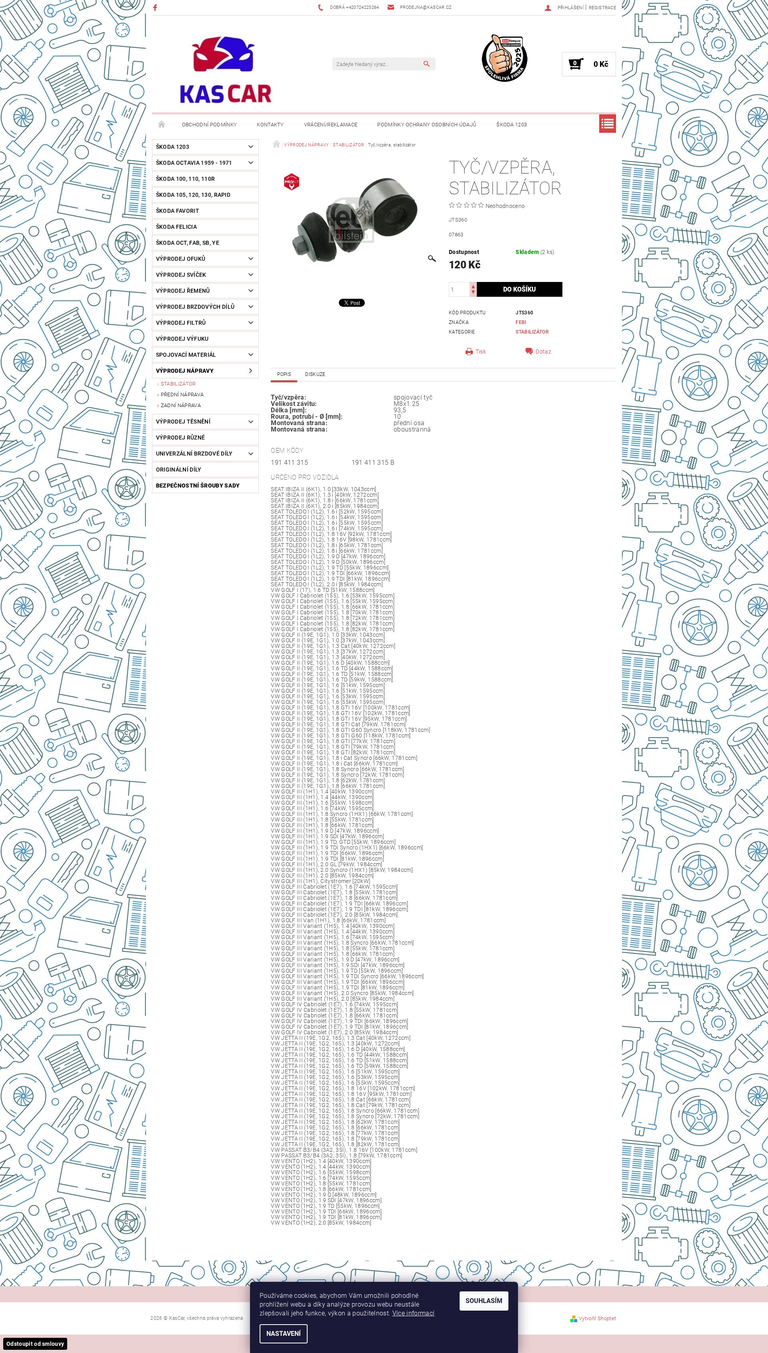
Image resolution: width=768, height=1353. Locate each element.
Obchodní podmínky (209, 125)
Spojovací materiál (186, 355)
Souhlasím (484, 1301)
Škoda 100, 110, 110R (185, 179)
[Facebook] (156, 7)
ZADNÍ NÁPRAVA (181, 405)
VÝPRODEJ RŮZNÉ (180, 437)
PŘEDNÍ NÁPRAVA (182, 395)
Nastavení (283, 1333)
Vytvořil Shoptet (597, 1318)
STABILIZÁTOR (178, 384)
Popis (284, 374)
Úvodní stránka (162, 124)
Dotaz (543, 351)
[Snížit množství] (473, 293)
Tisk (481, 351)
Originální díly (179, 469)
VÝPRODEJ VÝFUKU (182, 339)
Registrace (602, 7)
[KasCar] (226, 70)
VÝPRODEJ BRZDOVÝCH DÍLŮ (195, 307)
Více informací (413, 1313)
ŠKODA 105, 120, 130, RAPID (193, 195)
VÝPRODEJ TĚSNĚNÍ (183, 421)
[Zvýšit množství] (473, 286)
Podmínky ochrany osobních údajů (426, 125)
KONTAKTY (270, 125)
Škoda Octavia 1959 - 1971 (194, 163)
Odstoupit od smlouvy (35, 1344)
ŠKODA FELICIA (176, 227)
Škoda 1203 (511, 125)
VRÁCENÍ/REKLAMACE (330, 125)
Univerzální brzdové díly (194, 453)
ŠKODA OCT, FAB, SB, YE (187, 243)
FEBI (521, 322)
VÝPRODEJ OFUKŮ (180, 259)
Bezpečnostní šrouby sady (198, 485)
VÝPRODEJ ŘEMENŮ (183, 291)
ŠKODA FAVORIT (177, 211)
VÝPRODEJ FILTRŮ (181, 323)
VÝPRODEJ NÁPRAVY (185, 371)
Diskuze (315, 374)
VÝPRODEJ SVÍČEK (181, 275)
